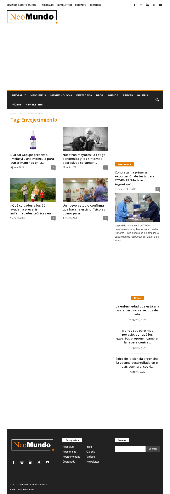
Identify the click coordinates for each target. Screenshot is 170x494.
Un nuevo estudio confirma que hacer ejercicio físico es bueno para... (84, 209)
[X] (153, 5)
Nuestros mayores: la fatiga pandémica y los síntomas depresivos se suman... (84, 159)
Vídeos (17, 104)
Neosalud (19, 95)
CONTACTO (80, 5)
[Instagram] (140, 5)
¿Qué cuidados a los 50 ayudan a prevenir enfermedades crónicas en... (31, 209)
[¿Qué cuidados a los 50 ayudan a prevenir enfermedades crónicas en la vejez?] (33, 190)
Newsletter (92, 461)
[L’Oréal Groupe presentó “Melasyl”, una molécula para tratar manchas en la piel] (33, 139)
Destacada (84, 95)
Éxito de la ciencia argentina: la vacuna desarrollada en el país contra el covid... (137, 362)
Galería (142, 95)
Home (13, 113)
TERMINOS (95, 5)
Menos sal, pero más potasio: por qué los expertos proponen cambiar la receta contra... (137, 336)
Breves (128, 95)
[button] (157, 99)
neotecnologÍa (61, 95)
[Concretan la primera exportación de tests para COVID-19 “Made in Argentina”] (137, 207)
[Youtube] (160, 5)
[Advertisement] (85, 59)
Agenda (112, 95)
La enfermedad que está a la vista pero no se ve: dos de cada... (137, 310)
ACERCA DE (48, 5)
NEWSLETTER (64, 5)
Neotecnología (71, 456)
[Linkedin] (147, 5)
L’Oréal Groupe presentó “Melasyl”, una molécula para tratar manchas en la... (32, 159)
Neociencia (38, 95)
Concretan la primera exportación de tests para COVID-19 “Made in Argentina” (134, 178)
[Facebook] (134, 5)
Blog (99, 95)
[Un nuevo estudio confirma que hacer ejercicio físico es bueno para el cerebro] (85, 190)
